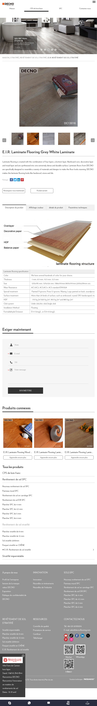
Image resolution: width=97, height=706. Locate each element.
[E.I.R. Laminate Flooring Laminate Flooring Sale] (79, 433)
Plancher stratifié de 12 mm (13, 536)
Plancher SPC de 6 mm (11, 518)
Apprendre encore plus (17, 457)
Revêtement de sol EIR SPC (13, 500)
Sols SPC (69, 573)
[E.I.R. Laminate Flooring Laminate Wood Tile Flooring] (48, 433)
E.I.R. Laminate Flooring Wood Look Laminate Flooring (27, 452)
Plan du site (49, 680)
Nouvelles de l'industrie (42, 587)
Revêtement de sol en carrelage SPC (17, 496)
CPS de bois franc (36, 8)
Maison (12, 8)
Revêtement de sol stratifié (33, 58)
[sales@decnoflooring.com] (48, 703)
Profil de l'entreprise (10, 580)
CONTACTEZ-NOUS (74, 619)
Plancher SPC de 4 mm (11, 505)
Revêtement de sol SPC (14, 479)
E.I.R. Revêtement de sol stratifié (63, 58)
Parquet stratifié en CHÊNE (13, 545)
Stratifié (15, 58)
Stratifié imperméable (13, 556)
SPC (60, 8)
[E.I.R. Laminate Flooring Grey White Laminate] (48, 97)
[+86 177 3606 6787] (9, 703)
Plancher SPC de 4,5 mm (12, 509)
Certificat (37, 634)
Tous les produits (12, 467)
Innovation (37, 580)
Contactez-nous (85, 8)
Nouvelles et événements (43, 584)
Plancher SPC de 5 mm (11, 514)
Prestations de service (42, 630)
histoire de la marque (10, 584)
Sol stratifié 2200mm (10, 541)
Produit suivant (42, 191)
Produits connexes (16, 408)
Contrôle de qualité (41, 626)
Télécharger (38, 638)
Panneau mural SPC (10, 491)
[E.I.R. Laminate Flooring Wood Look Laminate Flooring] (17, 433)
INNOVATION (40, 573)
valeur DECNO (8, 587)
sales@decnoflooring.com (80, 630)
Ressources (40, 619)
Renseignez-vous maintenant (14, 191)
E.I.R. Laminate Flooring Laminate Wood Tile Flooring (57, 452)
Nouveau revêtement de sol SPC (15, 486)
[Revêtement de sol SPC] (48, 53)
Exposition (6, 591)
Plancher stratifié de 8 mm (12, 532)
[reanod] (89, 679)
